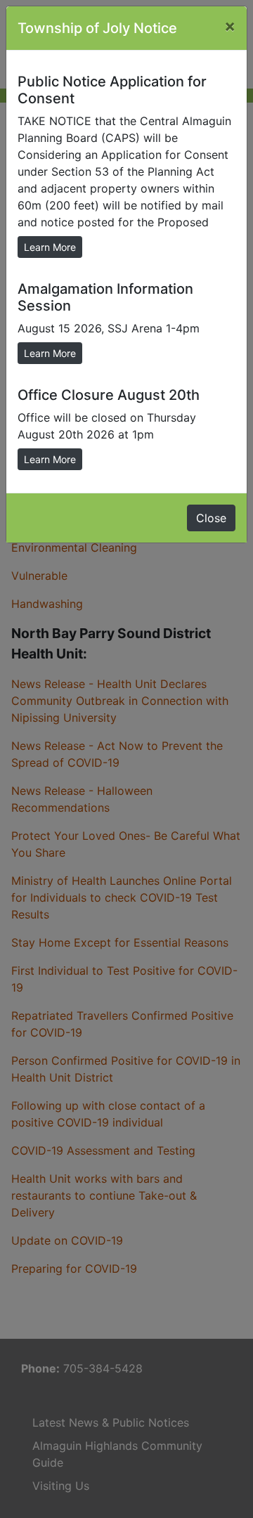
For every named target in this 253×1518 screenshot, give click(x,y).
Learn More (50, 247)
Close (211, 518)
